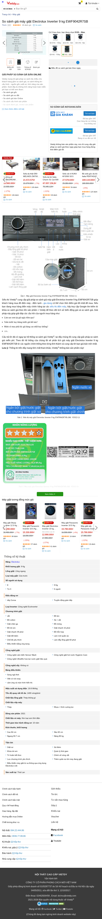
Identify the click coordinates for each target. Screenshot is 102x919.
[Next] (44, 42)
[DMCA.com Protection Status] (56, 904)
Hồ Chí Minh (60, 60)
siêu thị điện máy (58, 306)
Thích (4, 25)
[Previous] (4, 42)
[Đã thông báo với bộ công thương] (42, 904)
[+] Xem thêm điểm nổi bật (13, 109)
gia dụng (48, 303)
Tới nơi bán (90, 113)
